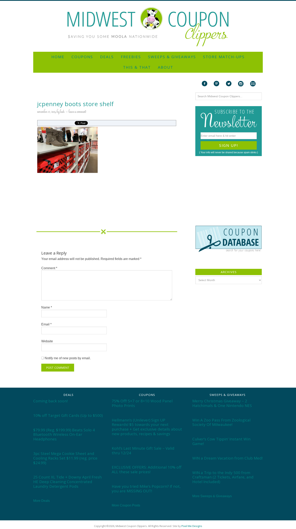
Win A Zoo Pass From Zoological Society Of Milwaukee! (221, 422)
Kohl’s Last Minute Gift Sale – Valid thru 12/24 (143, 450)
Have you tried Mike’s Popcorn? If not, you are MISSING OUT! (146, 489)
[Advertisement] (148, 2)
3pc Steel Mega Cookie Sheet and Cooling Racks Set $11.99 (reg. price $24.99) (65, 458)
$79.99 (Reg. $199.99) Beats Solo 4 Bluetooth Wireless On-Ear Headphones (64, 434)
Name (46, 307)
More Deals (41, 500)
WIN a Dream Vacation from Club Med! (227, 458)
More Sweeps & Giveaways (212, 496)
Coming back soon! (50, 401)
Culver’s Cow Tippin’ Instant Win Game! (221, 441)
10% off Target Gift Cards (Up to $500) (68, 415)
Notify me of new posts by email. (68, 358)
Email (46, 324)
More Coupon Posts (126, 505)
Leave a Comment (77, 112)
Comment (49, 268)
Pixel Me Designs (191, 526)
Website (47, 341)
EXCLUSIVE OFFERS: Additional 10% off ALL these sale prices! (146, 469)
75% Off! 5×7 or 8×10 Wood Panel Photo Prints (142, 403)
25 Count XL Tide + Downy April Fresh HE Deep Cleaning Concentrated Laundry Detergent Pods (67, 481)
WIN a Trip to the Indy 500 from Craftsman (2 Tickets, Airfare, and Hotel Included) (223, 477)
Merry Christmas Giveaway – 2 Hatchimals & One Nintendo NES (222, 403)
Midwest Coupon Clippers (148, 27)
